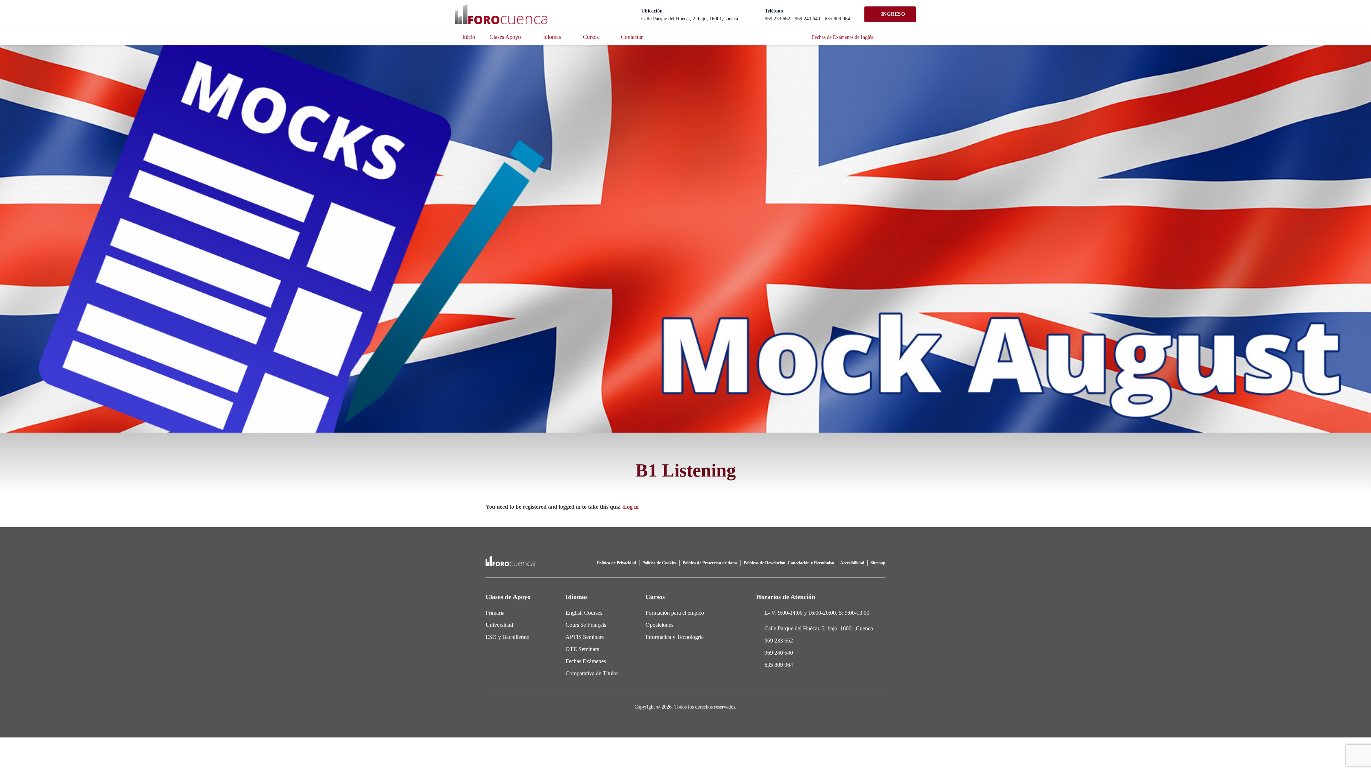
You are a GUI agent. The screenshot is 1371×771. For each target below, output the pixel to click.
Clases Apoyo (505, 37)
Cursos (591, 37)
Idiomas (552, 37)
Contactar (632, 37)
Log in (631, 507)
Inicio (468, 37)
